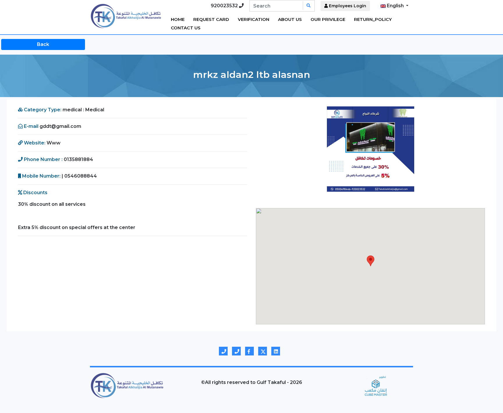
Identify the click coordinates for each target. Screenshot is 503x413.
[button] (273, 150)
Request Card (211, 19)
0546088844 (80, 176)
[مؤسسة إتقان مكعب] (376, 385)
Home (178, 19)
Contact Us (186, 28)
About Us (290, 19)
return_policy (373, 19)
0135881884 (78, 159)
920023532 (225, 5)
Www (54, 143)
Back (43, 44)
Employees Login (347, 5)
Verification (253, 19)
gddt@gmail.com (60, 126)
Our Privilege (328, 19)
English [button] (395, 5)
